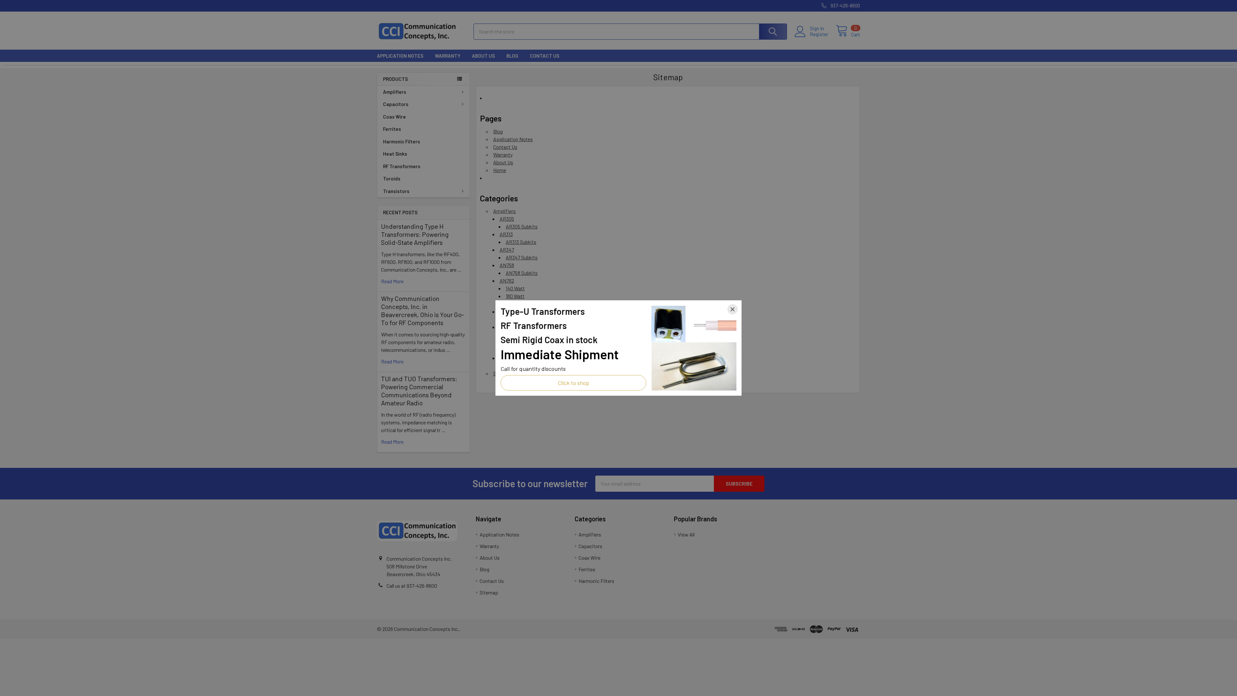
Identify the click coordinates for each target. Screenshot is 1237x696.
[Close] (732, 309)
